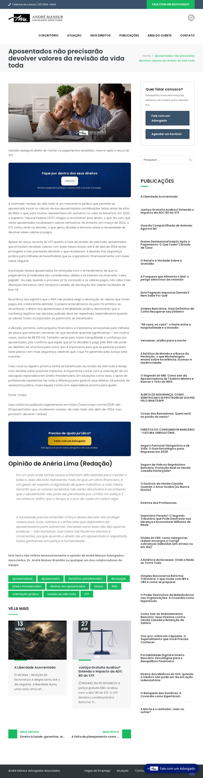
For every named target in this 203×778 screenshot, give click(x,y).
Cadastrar (70, 181)
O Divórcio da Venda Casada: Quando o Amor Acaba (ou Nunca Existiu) (165, 487)
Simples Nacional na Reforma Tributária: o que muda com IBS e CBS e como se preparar (165, 579)
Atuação (74, 35)
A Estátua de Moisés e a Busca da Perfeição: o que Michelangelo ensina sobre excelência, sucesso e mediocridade (166, 358)
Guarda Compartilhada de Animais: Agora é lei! (167, 227)
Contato (187, 35)
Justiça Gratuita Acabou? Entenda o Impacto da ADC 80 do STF (101, 671)
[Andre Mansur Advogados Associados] (36, 18)
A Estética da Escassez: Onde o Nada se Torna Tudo (167, 561)
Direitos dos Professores (159, 503)
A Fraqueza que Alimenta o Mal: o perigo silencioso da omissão (165, 278)
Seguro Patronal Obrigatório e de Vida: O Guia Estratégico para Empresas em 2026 (165, 449)
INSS (114, 586)
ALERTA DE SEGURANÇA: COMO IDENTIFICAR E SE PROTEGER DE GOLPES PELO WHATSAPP (168, 398)
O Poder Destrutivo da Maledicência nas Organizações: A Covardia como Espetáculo (167, 598)
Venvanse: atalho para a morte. (164, 340)
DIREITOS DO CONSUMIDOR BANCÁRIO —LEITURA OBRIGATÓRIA (168, 431)
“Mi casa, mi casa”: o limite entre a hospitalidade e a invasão (166, 325)
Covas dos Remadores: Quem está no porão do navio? (166, 415)
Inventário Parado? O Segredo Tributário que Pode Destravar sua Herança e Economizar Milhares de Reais (166, 520)
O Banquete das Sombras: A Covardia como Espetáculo (161, 694)
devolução (118, 579)
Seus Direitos (100, 35)
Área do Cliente (159, 35)
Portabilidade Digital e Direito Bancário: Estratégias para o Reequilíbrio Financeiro (163, 658)
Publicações (129, 35)
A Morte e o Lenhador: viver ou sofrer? (162, 710)
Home (147, 56)
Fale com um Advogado (160, 118)
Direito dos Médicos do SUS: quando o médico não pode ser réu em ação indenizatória (167, 677)
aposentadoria (22, 579)
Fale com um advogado (170, 4)
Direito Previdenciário (26, 586)
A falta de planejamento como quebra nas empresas (101, 734)
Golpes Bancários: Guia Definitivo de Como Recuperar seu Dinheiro (167, 310)
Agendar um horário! (166, 134)
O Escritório (48, 35)
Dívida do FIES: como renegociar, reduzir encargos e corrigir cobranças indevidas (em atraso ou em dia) (167, 542)
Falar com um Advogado (69, 441)
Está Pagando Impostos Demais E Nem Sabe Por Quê (165, 294)
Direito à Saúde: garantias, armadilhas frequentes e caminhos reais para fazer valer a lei (45, 734)
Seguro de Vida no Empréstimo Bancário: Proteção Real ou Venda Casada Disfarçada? (166, 468)
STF (86, 594)
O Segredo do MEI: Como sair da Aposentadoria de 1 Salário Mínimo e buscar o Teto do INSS (167, 379)
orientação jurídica (25, 594)
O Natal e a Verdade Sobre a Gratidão (161, 262)
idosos (98, 586)
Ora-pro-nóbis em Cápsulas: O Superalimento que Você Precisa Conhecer (164, 639)
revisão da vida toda (61, 594)
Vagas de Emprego (97, 771)
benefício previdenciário (85, 579)
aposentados (50, 579)
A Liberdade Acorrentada (35, 667)
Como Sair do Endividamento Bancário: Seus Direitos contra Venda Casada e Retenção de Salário (163, 618)
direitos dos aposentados (67, 586)
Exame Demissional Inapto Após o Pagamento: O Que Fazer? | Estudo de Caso (166, 245)
